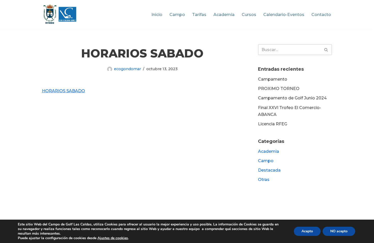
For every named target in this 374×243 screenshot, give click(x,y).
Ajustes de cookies (112, 238)
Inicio (156, 14)
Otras (263, 179)
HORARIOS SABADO (63, 90)
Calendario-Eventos (283, 14)
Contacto (321, 14)
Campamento (272, 79)
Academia (224, 14)
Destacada (269, 170)
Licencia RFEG (272, 124)
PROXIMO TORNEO (278, 88)
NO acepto (339, 231)
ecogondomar (127, 69)
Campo (177, 14)
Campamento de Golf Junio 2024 (292, 98)
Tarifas (199, 14)
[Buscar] (326, 49)
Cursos (249, 14)
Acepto (307, 231)
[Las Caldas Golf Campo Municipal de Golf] (60, 14)
